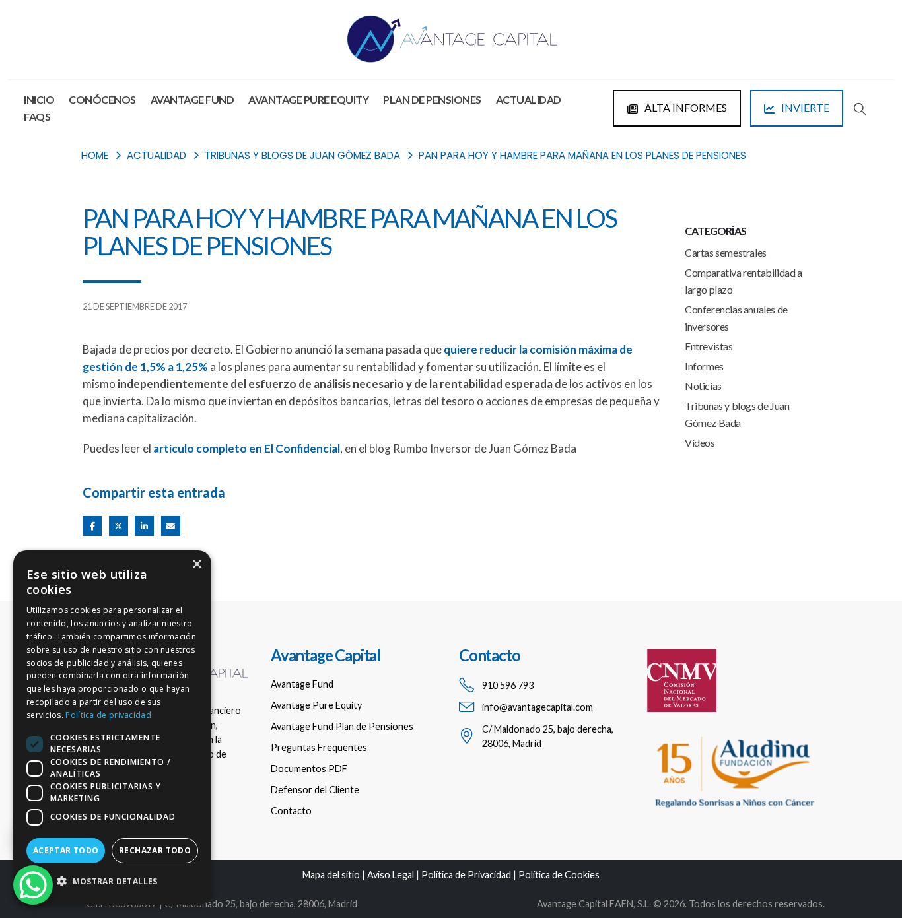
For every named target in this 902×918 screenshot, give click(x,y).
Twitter (118, 525)
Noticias (703, 385)
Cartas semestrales (726, 252)
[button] (860, 108)
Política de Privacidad (466, 874)
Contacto (291, 810)
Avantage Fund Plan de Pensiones (342, 726)
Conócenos (102, 99)
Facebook (92, 525)
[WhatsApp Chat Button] (33, 885)
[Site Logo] (451, 40)
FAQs (37, 116)
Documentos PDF (309, 768)
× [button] (196, 565)
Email (170, 525)
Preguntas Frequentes (319, 747)
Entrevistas (709, 346)
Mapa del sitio (331, 874)
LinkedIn (144, 525)
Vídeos (700, 442)
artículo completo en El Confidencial (246, 448)
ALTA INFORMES (684, 107)
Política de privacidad (108, 715)
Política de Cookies (559, 874)
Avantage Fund (192, 99)
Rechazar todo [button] (155, 850)
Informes (704, 366)
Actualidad (528, 99)
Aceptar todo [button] (66, 850)
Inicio (39, 99)
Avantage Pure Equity (308, 99)
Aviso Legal (390, 874)
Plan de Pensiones (432, 99)
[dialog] (112, 727)
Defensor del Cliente (315, 789)
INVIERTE (804, 107)
